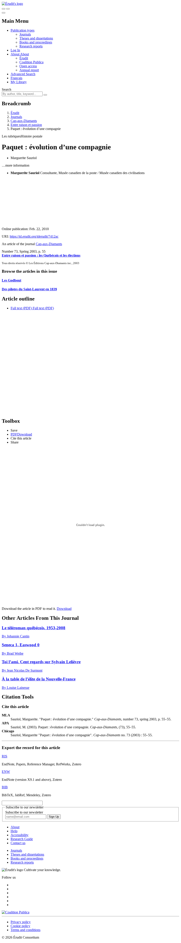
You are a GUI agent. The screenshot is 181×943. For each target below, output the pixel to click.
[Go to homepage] (12, 4)
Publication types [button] (22, 30)
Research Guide (22, 839)
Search (6, 89)
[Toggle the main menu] (3, 12)
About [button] (15, 54)
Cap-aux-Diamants (24, 121)
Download (64, 609)
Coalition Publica (31, 62)
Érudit (23, 58)
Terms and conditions (25, 930)
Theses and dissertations (36, 38)
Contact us (18, 843)
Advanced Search (23, 74)
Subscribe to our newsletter (24, 812)
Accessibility (19, 835)
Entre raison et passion (26, 125)
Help (14, 831)
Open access (28, 66)
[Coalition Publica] (15, 912)
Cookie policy (20, 926)
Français (16, 78)
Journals (25, 34)
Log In (15, 50)
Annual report (29, 70)
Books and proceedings (35, 42)
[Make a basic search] (3, 8)
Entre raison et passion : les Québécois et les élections (41, 255)
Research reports (31, 46)
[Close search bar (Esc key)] (8, 8)
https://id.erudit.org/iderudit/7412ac (34, 236)
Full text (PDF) (21, 308)
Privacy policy (21, 922)
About (24, 54)
